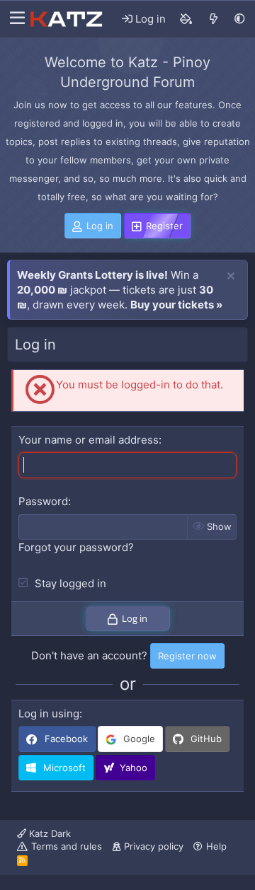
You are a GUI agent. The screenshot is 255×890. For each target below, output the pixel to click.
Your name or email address (88, 439)
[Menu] (14, 19)
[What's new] (213, 19)
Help (216, 846)
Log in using (48, 713)
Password (43, 501)
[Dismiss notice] (231, 276)
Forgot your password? (76, 547)
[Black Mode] (239, 19)
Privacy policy (153, 846)
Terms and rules (66, 846)
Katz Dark (48, 833)
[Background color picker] (186, 19)
